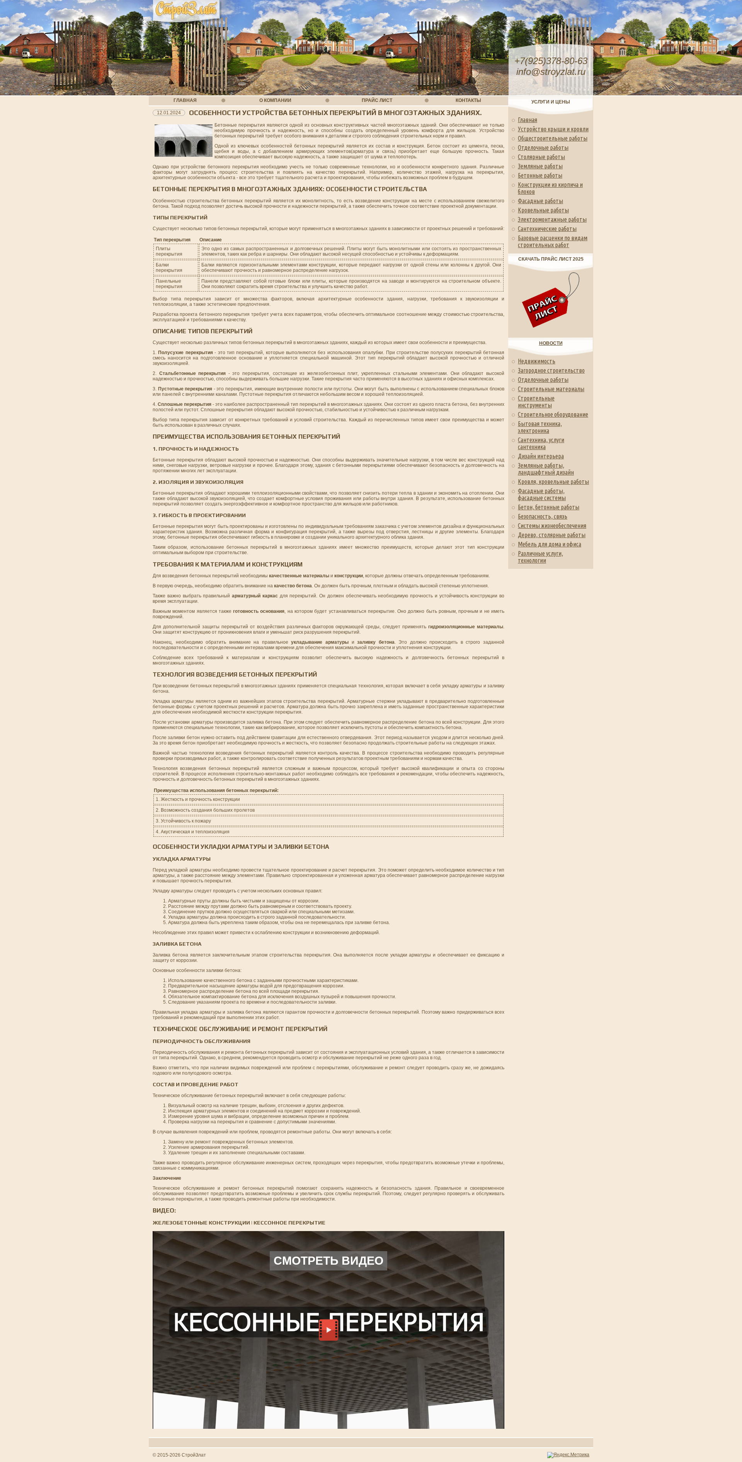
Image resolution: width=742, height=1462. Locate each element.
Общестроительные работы (552, 138)
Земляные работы (540, 166)
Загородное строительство (551, 370)
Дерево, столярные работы (551, 534)
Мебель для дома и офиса (549, 544)
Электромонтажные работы (552, 219)
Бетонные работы (540, 175)
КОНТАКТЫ (468, 100)
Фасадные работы (540, 200)
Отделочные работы (543, 147)
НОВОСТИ (551, 343)
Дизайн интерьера (541, 456)
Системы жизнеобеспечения (552, 525)
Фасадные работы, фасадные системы (542, 494)
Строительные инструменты (536, 402)
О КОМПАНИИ (275, 100)
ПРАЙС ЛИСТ (377, 100)
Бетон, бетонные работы (548, 507)
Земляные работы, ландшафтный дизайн (546, 469)
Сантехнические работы (547, 228)
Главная (527, 119)
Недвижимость (536, 361)
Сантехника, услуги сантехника (541, 443)
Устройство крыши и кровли (553, 129)
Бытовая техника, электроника (540, 427)
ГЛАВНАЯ (185, 100)
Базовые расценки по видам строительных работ (552, 241)
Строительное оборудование (553, 414)
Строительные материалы (551, 388)
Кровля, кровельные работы (553, 481)
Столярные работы (541, 156)
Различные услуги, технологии (540, 557)
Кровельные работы (543, 210)
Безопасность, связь (542, 516)
